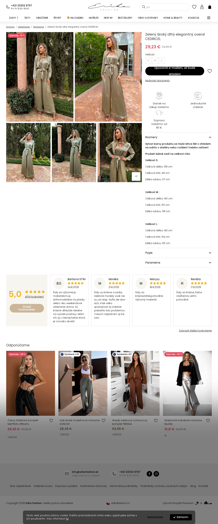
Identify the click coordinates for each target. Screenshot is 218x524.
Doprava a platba (66, 486)
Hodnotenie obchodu (93, 486)
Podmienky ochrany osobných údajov (164, 486)
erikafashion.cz (156, 474)
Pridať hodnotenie (27, 308)
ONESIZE (12, 437)
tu (67, 518)
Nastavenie (155, 517)
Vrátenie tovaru (43, 486)
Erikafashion (149, 474)
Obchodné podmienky (124, 486)
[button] (202, 383)
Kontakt (203, 486)
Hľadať (143, 6)
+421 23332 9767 (21, 5)
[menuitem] (14, 18)
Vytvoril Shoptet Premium (178, 503)
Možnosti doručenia (157, 80)
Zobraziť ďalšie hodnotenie (195, 330)
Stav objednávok (20, 486)
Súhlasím (182, 517)
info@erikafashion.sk (85, 472)
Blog (193, 486)
